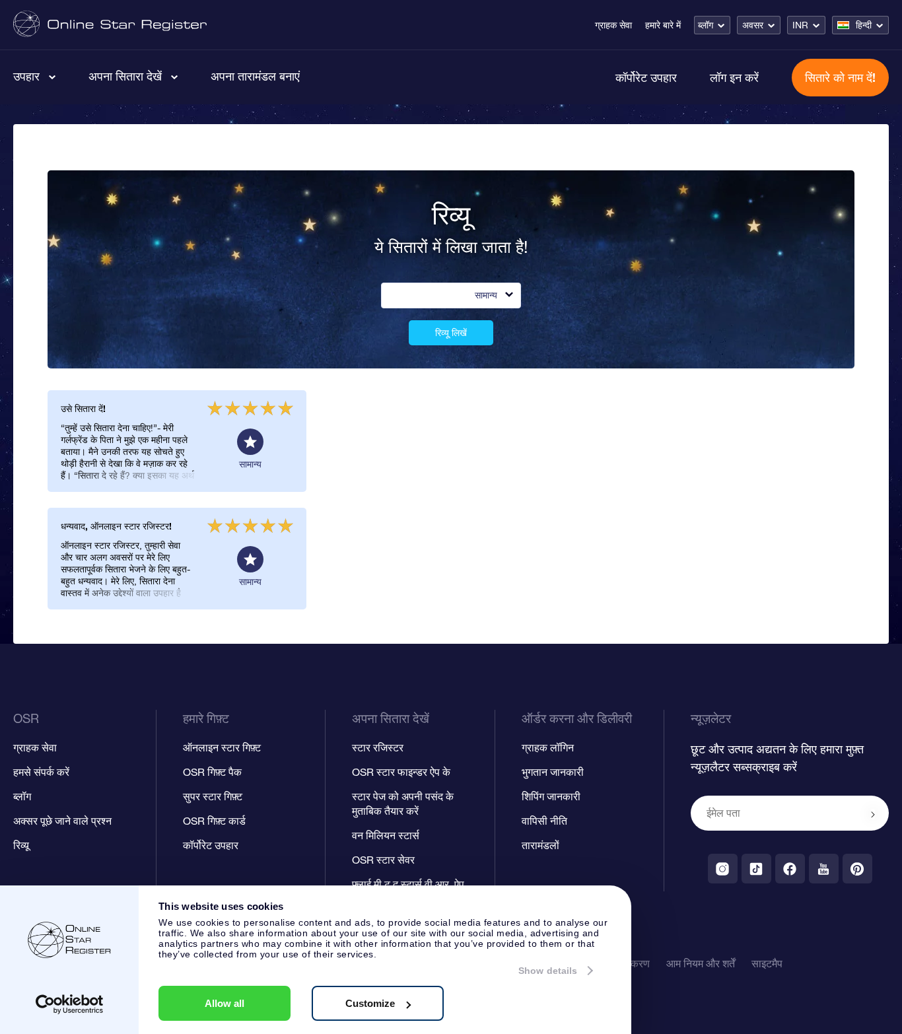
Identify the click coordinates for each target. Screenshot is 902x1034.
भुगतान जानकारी (553, 772)
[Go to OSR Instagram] (723, 868)
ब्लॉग (705, 25)
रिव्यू (21, 845)
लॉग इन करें (734, 77)
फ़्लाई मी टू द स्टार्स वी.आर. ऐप (408, 884)
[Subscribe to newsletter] (873, 814)
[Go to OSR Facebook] (790, 868)
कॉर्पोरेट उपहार (646, 77)
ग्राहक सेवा (613, 25)
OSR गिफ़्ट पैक (212, 772)
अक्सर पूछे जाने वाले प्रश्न (62, 821)
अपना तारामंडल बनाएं (255, 76)
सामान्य (486, 295)
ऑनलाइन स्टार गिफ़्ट (222, 747)
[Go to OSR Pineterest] (857, 868)
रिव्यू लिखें (451, 332)
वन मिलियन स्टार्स (385, 835)
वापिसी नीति (544, 821)
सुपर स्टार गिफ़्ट (212, 796)
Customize (370, 1003)
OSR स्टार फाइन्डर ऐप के (401, 772)
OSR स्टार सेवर (383, 860)
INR (800, 25)
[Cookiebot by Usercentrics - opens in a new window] (69, 1004)
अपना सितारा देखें (125, 76)
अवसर (752, 25)
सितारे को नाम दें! (840, 77)
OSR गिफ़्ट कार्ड (214, 821)
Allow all (224, 1003)
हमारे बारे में (663, 25)
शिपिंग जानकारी (551, 796)
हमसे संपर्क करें (41, 772)
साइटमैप (766, 963)
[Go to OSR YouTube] (824, 868)
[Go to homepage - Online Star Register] (110, 25)
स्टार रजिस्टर (377, 747)
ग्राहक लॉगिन (548, 747)
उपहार (26, 76)
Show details (547, 970)
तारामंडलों (540, 845)
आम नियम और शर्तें (700, 963)
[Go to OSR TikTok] (756, 868)
